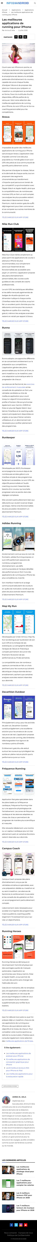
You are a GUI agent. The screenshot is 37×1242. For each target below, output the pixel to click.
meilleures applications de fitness (19, 1041)
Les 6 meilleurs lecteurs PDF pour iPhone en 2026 (24, 1195)
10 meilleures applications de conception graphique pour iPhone (18, 1062)
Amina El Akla (10, 30)
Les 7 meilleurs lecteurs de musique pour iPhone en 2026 (25, 1208)
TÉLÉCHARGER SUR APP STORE (15, 217)
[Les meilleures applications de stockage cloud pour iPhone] (8, 1170)
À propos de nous (25, 1233)
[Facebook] (11, 1225)
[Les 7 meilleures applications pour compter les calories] (8, 1183)
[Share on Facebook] (16, 37)
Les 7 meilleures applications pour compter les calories (25, 1182)
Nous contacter (10, 1233)
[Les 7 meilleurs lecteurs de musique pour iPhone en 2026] (8, 1208)
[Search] (35, 3)
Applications (16, 10)
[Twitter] (16, 1225)
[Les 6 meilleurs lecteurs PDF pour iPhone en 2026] (8, 1196)
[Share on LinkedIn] (25, 37)
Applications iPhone (10, 1086)
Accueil (4, 10)
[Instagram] (21, 1225)
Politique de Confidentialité (18, 1235)
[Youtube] (25, 1225)
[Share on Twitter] (20, 37)
